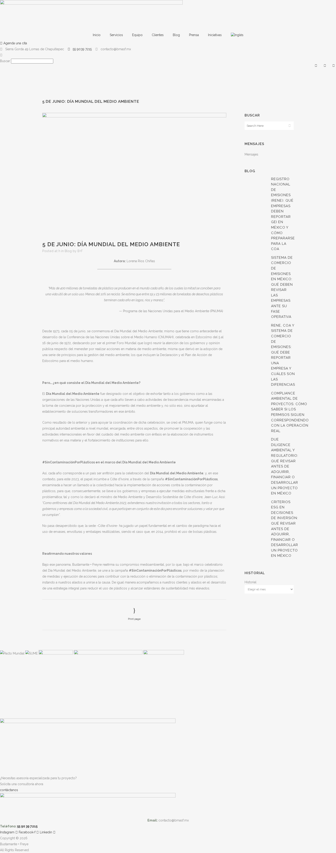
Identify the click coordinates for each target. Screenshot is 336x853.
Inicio (97, 35)
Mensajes (251, 154)
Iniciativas (215, 35)
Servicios (116, 35)
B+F (80, 251)
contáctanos (9, 790)
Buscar (5, 61)
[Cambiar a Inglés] (237, 35)
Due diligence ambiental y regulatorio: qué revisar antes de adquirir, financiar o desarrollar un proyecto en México (284, 466)
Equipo (137, 35)
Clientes (158, 35)
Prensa (194, 35)
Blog (176, 35)
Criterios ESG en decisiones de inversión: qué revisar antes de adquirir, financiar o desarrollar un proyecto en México (284, 529)
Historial (250, 582)
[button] (168, 55)
